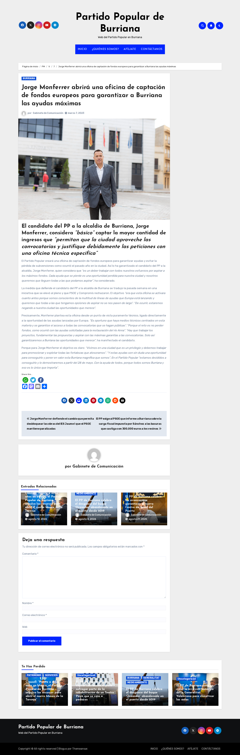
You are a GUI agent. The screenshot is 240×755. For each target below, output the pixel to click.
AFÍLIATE (130, 49)
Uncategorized (86, 675)
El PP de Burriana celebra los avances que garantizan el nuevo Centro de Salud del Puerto (143, 503)
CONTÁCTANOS (151, 49)
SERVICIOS (51, 675)
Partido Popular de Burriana (50, 727)
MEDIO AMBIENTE (86, 493)
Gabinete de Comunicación (48, 113)
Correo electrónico (34, 615)
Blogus (62, 748)
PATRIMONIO (34, 675)
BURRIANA (29, 78)
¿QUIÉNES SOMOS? (105, 49)
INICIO (82, 49)
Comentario (30, 553)
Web (24, 626)
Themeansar (79, 748)
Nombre (27, 603)
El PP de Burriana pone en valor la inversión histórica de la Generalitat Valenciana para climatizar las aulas (195, 692)
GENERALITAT (151, 678)
